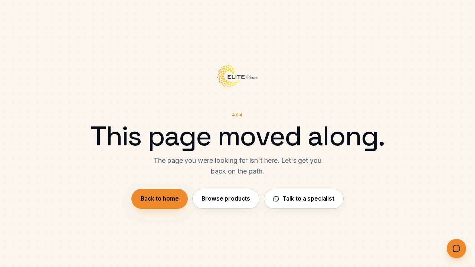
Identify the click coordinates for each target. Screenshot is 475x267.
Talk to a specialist (308, 198)
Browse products (226, 198)
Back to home (159, 198)
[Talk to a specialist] (456, 248)
